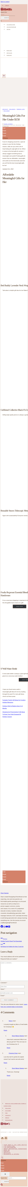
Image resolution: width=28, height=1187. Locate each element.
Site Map (8, 1110)
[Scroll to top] (2, 1138)
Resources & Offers (11, 1154)
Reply (5, 1030)
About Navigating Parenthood (15, 1148)
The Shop (6, 110)
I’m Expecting (11, 24)
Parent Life (21, 109)
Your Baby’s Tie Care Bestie (15, 1144)
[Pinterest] (5, 10)
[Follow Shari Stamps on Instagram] (5, 927)
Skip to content (5, 1)
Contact (8, 1115)
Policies (8, 1108)
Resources (8, 1120)
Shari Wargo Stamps (18, 1035)
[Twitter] (7, 10)
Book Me (9, 50)
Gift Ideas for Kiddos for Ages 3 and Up (12, 945)
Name (3, 989)
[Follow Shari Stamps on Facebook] (2, 927)
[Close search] (5, 1174)
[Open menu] (4, 76)
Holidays (12, 109)
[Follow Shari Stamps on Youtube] (7, 927)
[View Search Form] (2, 1157)
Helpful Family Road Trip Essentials (11, 940)
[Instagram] (2, 10)
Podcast (9, 55)
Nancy (11, 1020)
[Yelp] (11, 10)
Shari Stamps (5, 893)
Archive (5, 109)
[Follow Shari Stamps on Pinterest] (9, 927)
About (7, 5)
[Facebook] (3, 10)
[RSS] (9, 10)
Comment (4, 982)
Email (3, 995)
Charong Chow (13, 1053)
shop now (19, 606)
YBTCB (8, 29)
